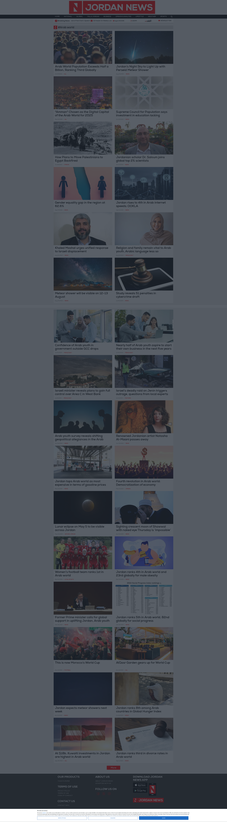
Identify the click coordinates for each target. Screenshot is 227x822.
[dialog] (113, 815)
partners (44, 812)
